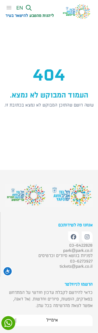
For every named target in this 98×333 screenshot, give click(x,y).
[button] (29, 8)
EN (19, 8)
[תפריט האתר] (10, 8)
